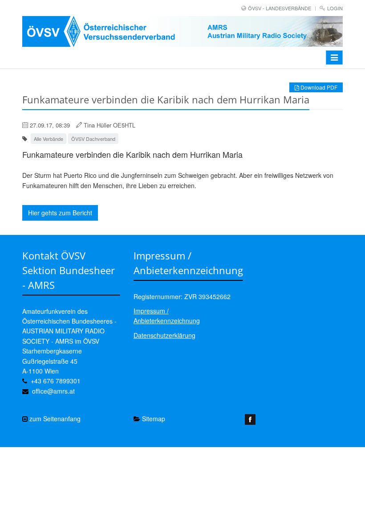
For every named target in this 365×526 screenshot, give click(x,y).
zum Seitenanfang (54, 418)
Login (335, 8)
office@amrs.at (53, 390)
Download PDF (318, 87)
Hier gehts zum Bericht (60, 212)
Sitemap (152, 418)
